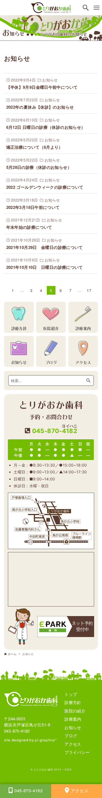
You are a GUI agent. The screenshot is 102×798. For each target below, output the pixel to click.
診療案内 (72, 719)
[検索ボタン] (85, 7)
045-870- (53, 429)
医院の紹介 (74, 711)
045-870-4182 (17, 731)
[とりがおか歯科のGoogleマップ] (51, 579)
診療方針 (72, 702)
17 (89, 290)
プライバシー (76, 752)
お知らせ (72, 727)
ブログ (70, 735)
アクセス (72, 744)
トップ (70, 694)
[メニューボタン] (96, 7)
